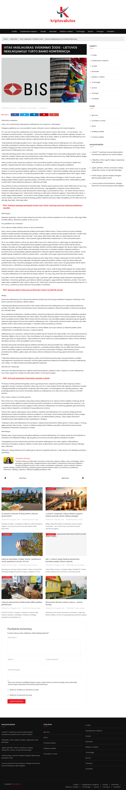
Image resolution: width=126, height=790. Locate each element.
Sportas (90, 31)
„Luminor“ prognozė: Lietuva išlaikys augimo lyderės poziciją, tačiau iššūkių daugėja (64, 514)
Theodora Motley (32, 108)
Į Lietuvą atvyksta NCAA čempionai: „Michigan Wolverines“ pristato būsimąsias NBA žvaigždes (108, 184)
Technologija (80, 31)
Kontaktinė (110, 31)
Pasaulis (43, 31)
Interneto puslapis (14, 670)
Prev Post (22, 478)
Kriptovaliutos (16, 784)
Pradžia (14, 31)
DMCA (94, 126)
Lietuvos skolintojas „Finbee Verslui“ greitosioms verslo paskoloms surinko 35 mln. (21, 560)
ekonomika (6, 489)
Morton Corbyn (34, 519)
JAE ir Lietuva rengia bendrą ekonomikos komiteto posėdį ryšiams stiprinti (62, 560)
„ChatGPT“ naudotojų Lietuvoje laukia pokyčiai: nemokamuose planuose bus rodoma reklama (107, 153)
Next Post (65, 478)
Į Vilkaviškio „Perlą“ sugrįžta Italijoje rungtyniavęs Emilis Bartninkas (108, 161)
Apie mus (95, 115)
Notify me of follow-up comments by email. (24, 690)
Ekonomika (53, 31)
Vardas (11, 659)
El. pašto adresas (52, 659)
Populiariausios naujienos (28, 31)
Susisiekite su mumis (99, 121)
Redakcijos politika (98, 131)
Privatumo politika (98, 137)
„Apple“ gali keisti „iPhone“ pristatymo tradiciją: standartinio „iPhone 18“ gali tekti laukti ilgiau (107, 169)
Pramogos (100, 31)
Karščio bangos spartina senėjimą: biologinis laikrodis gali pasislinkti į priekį (106, 176)
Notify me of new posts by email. (21, 695)
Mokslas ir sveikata (66, 31)
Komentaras (12, 637)
